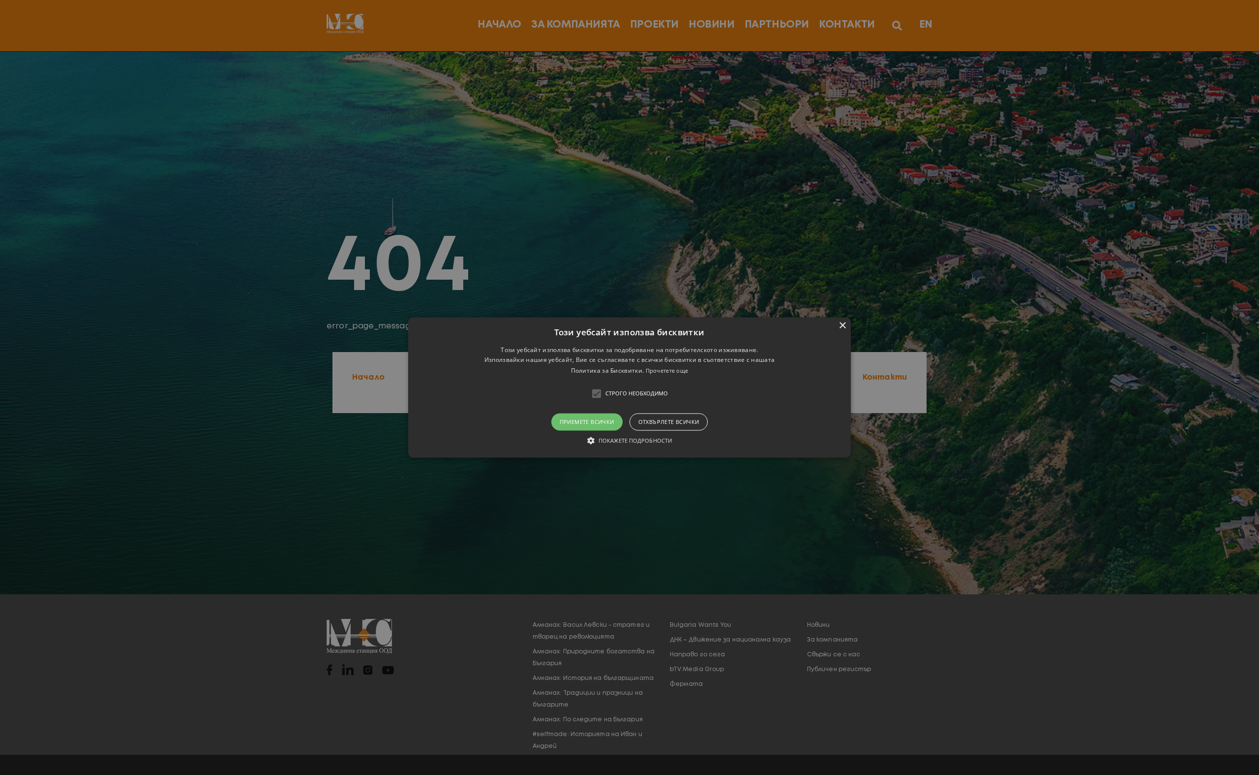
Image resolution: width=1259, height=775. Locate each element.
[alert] (629, 387)
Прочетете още (667, 370)
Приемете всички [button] (587, 421)
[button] (629, 387)
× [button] (842, 325)
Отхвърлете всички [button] (668, 421)
